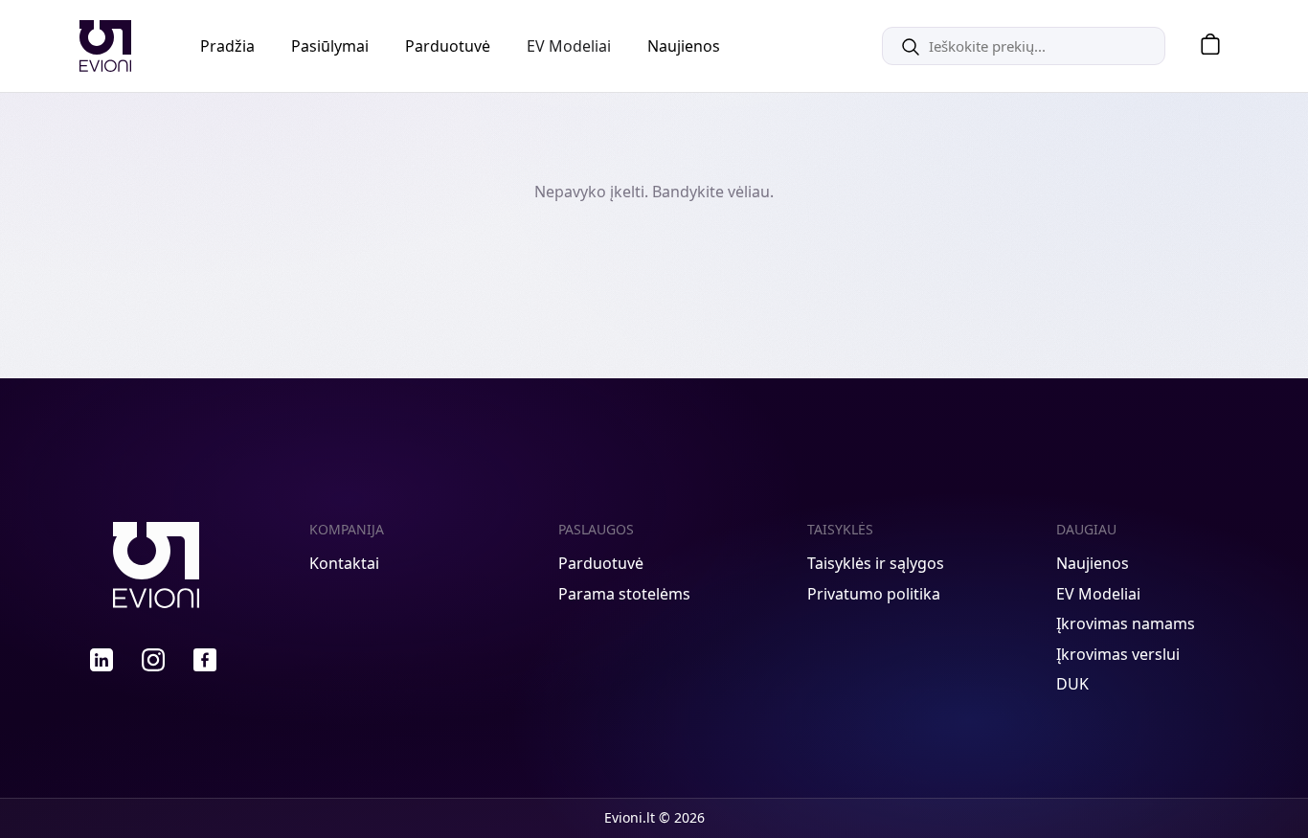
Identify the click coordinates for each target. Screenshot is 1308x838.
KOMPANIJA (346, 529)
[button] (1203, 46)
